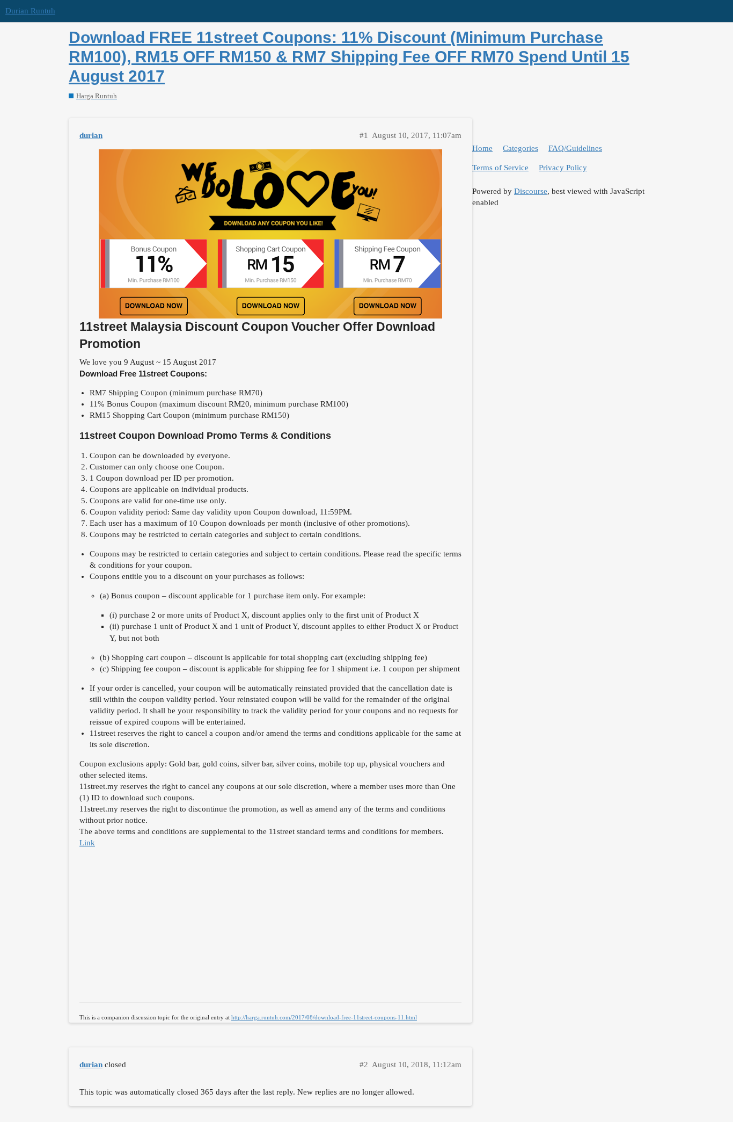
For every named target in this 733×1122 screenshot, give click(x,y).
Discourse (530, 191)
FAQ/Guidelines (575, 148)
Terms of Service (500, 167)
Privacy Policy (563, 167)
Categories (520, 148)
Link (87, 842)
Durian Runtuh (30, 10)
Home (482, 148)
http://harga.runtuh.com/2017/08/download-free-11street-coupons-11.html (324, 1017)
